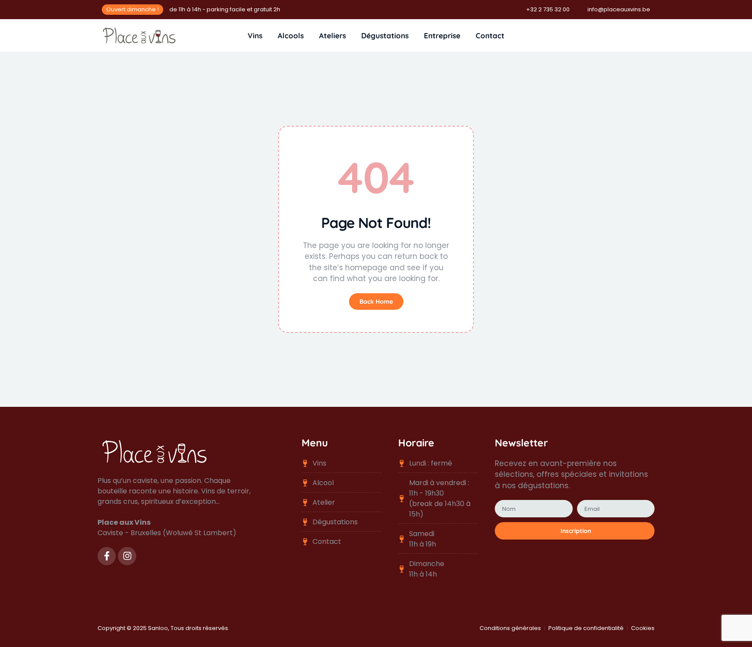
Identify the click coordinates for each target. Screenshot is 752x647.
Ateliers (332, 35)
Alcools (291, 35)
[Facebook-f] (106, 556)
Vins (255, 35)
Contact (490, 35)
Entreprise (442, 35)
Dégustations (385, 35)
